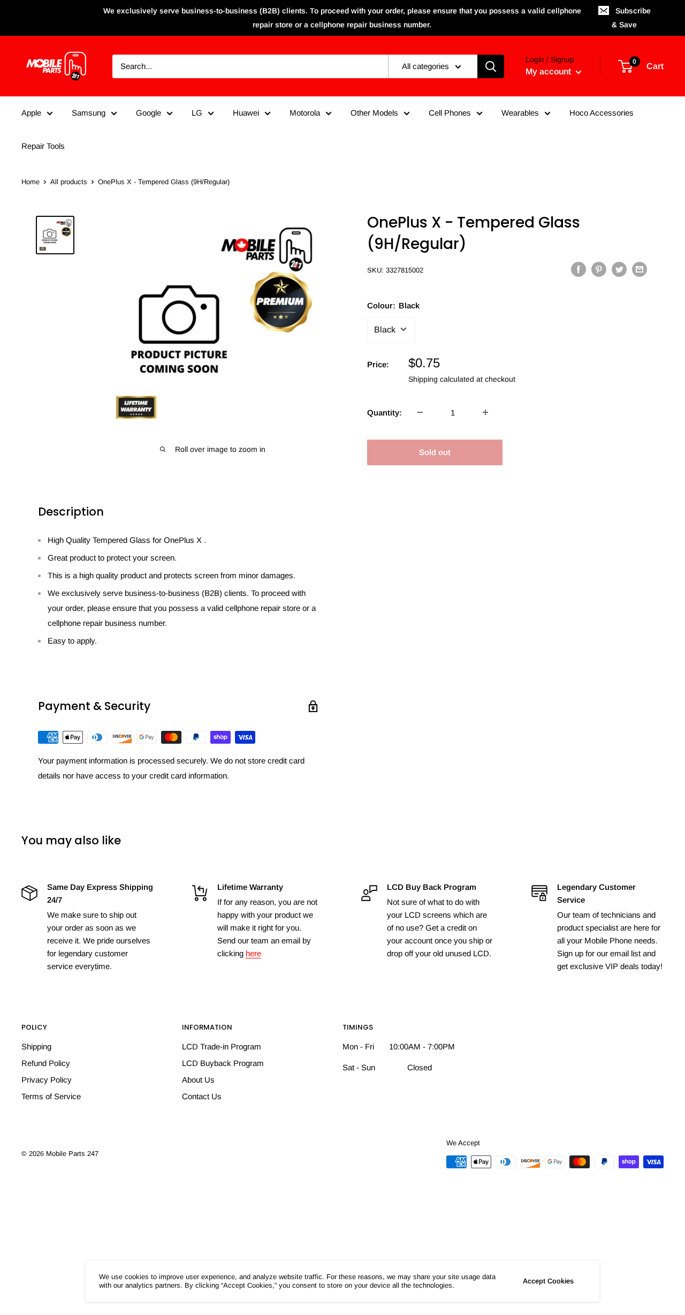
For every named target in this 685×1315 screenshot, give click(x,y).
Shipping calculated (441, 378)
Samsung (88, 112)
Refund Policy (45, 1063)
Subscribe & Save (631, 17)
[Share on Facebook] (578, 269)
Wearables (520, 112)
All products (68, 182)
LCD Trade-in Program (221, 1046)
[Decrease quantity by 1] (420, 412)
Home (30, 182)
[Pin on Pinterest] (598, 269)
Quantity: (384, 412)
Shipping (36, 1046)
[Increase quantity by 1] (485, 412)
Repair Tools (43, 145)
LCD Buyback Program (223, 1063)
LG (197, 112)
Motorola (305, 112)
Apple (31, 112)
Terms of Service (51, 1096)
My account (549, 71)
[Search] (490, 66)
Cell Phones (450, 112)
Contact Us (202, 1096)
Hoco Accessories (601, 112)
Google (148, 112)
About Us (198, 1079)
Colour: (393, 304)
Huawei (246, 112)
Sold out (435, 451)
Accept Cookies (548, 1281)
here (253, 953)
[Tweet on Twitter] (619, 269)
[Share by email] (639, 269)
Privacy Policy (46, 1079)
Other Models (374, 112)
